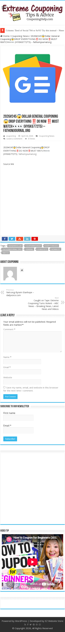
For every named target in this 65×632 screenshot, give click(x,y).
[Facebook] (28, 624)
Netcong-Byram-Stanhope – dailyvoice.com (20, 293)
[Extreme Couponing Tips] (32, 12)
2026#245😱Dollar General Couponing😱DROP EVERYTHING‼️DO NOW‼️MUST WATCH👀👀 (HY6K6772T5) (26, 150)
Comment (9, 329)
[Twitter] (30, 624)
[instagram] (40, 624)
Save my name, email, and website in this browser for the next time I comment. (30, 389)
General (29, 249)
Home (6, 35)
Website (7, 377)
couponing (11, 136)
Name (7, 357)
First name (9, 413)
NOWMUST (55, 249)
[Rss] (25, 624)
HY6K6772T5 (42, 249)
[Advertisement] (32, 201)
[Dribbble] (37, 624)
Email (7, 367)
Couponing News (20, 35)
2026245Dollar (15, 246)
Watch (6, 253)
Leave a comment (14, 138)
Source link (8, 164)
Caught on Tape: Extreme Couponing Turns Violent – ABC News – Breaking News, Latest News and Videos (43, 303)
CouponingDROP (33, 246)
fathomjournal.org (12, 249)
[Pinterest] (33, 624)
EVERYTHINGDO (51, 246)
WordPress (21, 620)
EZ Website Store (54, 620)
